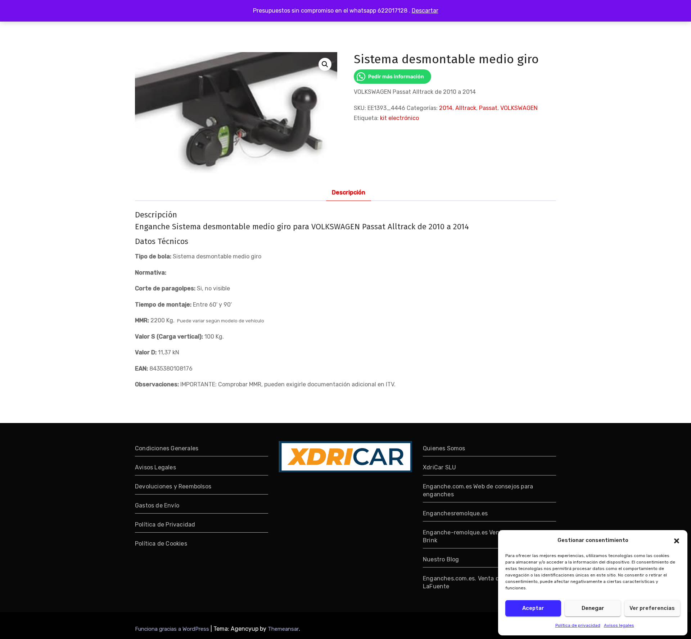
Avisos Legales (155, 467)
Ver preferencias (652, 608)
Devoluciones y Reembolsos (173, 486)
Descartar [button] (425, 10)
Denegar (593, 608)
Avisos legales (619, 625)
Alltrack (465, 108)
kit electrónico (399, 118)
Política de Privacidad (165, 524)
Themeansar (283, 629)
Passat (488, 108)
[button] (676, 540)
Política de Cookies (161, 543)
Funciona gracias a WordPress (173, 629)
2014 (445, 108)
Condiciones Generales (166, 448)
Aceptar (533, 608)
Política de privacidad (577, 625)
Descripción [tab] (348, 192)
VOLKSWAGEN (519, 108)
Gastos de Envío (157, 505)
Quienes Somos (444, 448)
